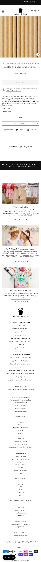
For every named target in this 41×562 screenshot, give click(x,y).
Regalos (20, 433)
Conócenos (20, 507)
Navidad (20, 487)
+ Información (20, 301)
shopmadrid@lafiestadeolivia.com (20, 364)
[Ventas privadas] (20, 193)
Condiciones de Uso (20, 535)
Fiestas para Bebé (20, 456)
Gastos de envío (20, 521)
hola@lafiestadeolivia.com (20, 332)
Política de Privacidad (20, 532)
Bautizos (20, 467)
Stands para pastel (20, 411)
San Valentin (20, 492)
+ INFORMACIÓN (20, 261)
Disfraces (20, 422)
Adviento (20, 489)
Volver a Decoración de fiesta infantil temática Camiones (22, 165)
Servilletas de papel (20, 403)
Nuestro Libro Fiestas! (20, 510)
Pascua (20, 495)
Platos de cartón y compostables (20, 400)
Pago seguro (20, 527)
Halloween (20, 484)
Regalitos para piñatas (20, 427)
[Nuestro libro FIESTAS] (20, 277)
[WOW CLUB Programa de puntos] (20, 235)
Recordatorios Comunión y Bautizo (20, 447)
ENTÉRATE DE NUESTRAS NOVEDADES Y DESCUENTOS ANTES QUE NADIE (20, 542)
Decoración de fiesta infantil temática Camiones (22, 63)
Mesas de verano (20, 478)
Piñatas (20, 425)
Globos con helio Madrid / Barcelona (20, 501)
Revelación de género (20, 470)
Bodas (20, 473)
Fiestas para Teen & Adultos (20, 459)
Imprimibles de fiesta (20, 444)
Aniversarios (20, 476)
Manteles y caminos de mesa (20, 397)
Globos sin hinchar (20, 416)
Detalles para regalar (20, 441)
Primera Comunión (20, 465)
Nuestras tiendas (20, 513)
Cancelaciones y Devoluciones (20, 524)
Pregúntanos (20, 123)
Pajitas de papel (20, 405)
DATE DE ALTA (20, 219)
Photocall (20, 430)
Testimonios (20, 516)
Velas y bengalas (20, 408)
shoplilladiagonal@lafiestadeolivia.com (20, 380)
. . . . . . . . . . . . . (20, 414)
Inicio (3, 63)
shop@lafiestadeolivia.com (20, 348)
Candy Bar (20, 439)
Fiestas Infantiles (20, 454)
